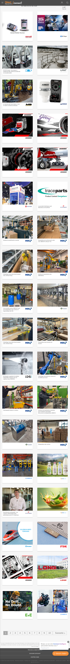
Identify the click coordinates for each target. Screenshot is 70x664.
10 (49, 633)
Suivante (59, 633)
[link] (54, 646)
